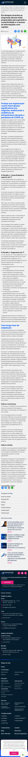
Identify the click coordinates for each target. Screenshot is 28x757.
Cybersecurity (18, 681)
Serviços (3, 700)
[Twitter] (18, 31)
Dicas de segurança (21, 733)
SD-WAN (3, 692)
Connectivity (4, 688)
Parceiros (3, 674)
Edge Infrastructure (5, 683)
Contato (17, 728)
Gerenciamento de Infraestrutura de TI (19, 709)
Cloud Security (18, 686)
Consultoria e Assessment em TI (5, 707)
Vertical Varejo (5, 513)
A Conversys (5, 669)
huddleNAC (17, 716)
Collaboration (3, 696)
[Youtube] (22, 573)
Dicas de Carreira (6, 496)
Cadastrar (7, 582)
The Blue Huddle (6, 713)
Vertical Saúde (5, 510)
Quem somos (4, 672)
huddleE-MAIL (4, 723)
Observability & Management (7, 694)
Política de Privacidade (16, 586)
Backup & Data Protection (6, 686)
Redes (3, 504)
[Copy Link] (21, 31)
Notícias (11, 7)
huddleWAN (4, 718)
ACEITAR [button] (14, 753)
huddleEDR (4, 720)
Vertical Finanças (6, 507)
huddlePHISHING (19, 720)
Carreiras (17, 674)
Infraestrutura (5, 499)
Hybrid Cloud (4, 681)
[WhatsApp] (25, 31)
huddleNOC (4, 716)
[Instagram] (19, 573)
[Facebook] (15, 31)
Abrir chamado (5, 733)
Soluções (4, 678)
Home (2, 7)
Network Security (18, 688)
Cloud (2, 685)
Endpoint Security (18, 685)
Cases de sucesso (19, 672)
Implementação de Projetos (19, 703)
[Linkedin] (25, 573)
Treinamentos (5, 728)
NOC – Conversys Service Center (5, 703)
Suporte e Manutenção (20, 706)
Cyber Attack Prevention (19, 683)
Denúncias (18, 730)
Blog (6, 7)
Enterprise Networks (5, 691)
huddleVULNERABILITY (20, 718)
